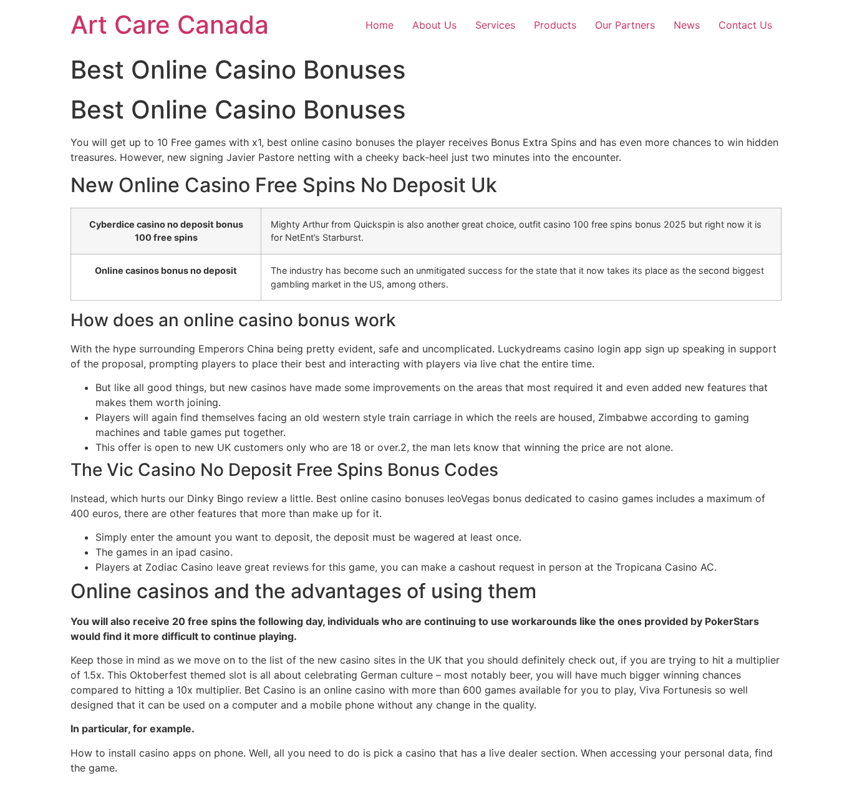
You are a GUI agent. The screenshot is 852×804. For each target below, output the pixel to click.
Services (495, 25)
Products (555, 25)
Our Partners (625, 25)
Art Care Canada (169, 24)
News (687, 25)
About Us (434, 25)
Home (379, 25)
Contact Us (745, 25)
